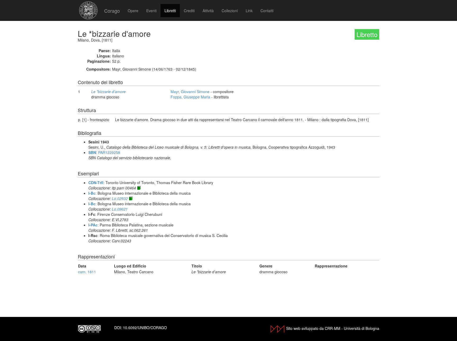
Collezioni (230, 10)
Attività (208, 10)
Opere (133, 10)
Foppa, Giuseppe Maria (190, 96)
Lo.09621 (120, 209)
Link (249, 10)
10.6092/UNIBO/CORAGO (145, 327)
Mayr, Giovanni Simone (190, 91)
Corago (112, 10)
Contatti (267, 10)
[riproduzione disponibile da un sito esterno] (139, 187)
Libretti (170, 10)
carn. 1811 (87, 271)
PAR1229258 (109, 152)
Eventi (151, 10)
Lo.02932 (120, 198)
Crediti (189, 10)
